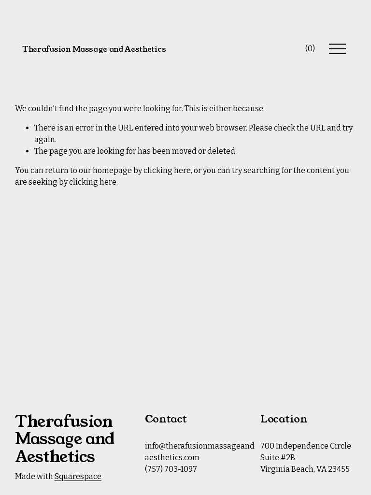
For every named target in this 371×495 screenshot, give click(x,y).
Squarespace (78, 476)
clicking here (167, 170)
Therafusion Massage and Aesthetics (94, 49)
